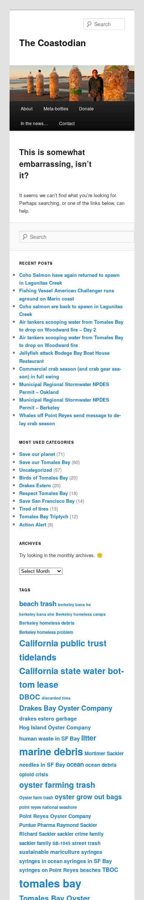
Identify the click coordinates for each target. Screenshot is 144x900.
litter (88, 737)
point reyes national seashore (48, 807)
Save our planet (37, 453)
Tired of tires (33, 508)
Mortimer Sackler (104, 753)
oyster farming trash (57, 784)
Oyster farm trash (36, 797)
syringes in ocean (40, 861)
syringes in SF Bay (88, 861)
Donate (86, 108)
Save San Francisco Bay (47, 500)
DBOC (29, 697)
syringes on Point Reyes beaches (60, 869)
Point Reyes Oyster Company (55, 816)
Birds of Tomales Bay (43, 477)
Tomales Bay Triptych (43, 516)
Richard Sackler (37, 833)
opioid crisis (33, 774)
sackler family (35, 842)
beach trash (37, 603)
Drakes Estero (35, 485)
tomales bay (50, 883)
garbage (66, 718)
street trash (86, 842)
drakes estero (36, 718)
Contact (67, 123)
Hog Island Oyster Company (55, 727)
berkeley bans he (74, 604)
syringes (91, 851)
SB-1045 (61, 843)
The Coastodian (52, 42)
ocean (75, 764)
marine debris (51, 751)
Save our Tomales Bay (44, 462)
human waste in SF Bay (49, 738)
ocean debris (101, 764)
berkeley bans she (36, 614)
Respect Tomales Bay (43, 493)
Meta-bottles (56, 108)
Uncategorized (35, 469)
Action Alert (32, 524)
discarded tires (56, 698)
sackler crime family (80, 833)
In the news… (34, 123)
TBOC (110, 870)
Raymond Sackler (76, 824)
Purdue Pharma (37, 824)
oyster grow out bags (88, 796)
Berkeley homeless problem (46, 632)
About (26, 108)
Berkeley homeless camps (81, 614)
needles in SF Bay (42, 764)
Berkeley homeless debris (47, 622)
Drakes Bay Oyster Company (65, 708)
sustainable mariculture (49, 851)
